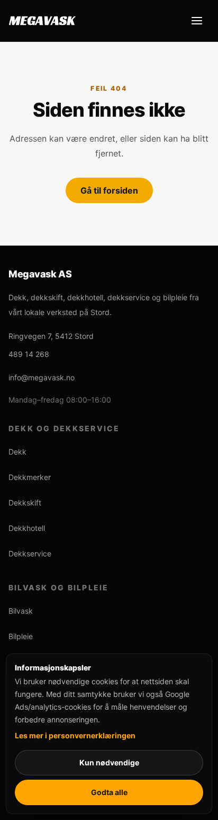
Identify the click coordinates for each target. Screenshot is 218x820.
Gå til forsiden (109, 190)
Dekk (17, 451)
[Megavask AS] (42, 20)
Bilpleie (20, 636)
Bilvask (20, 610)
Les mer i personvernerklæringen (75, 735)
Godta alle (109, 792)
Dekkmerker (29, 477)
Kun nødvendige (109, 762)
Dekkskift (24, 502)
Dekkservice (29, 553)
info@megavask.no (41, 377)
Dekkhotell (26, 528)
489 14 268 (28, 354)
